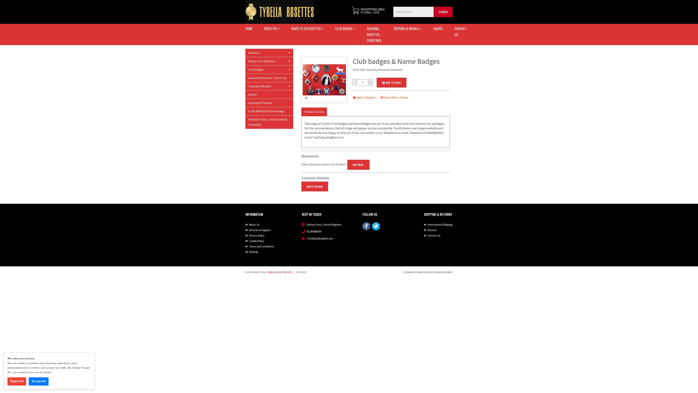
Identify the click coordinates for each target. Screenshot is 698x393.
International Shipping (440, 224)
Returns (432, 230)
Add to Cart (393, 83)
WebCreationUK (443, 272)
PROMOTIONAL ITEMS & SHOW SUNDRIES (267, 122)
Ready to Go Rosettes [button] (306, 28)
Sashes (438, 28)
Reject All (16, 381)
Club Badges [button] (343, 28)
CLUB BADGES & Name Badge (266, 111)
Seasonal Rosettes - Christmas (374, 34)
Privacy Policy (256, 235)
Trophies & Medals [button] (406, 28)
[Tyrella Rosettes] (279, 12)
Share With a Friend (395, 97)
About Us (254, 224)
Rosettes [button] (270, 28)
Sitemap (253, 252)
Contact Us (460, 31)
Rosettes (254, 53)
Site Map (301, 272)
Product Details (314, 112)
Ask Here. (358, 165)
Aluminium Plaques (260, 103)
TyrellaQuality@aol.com (320, 238)
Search (443, 12)
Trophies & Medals (259, 86)
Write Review (315, 186)
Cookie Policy (256, 241)
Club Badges (256, 69)
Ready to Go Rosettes (261, 61)
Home (248, 28)
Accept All (39, 381)
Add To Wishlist (366, 97)
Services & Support (259, 230)
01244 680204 (314, 231)
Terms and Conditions (261, 246)
